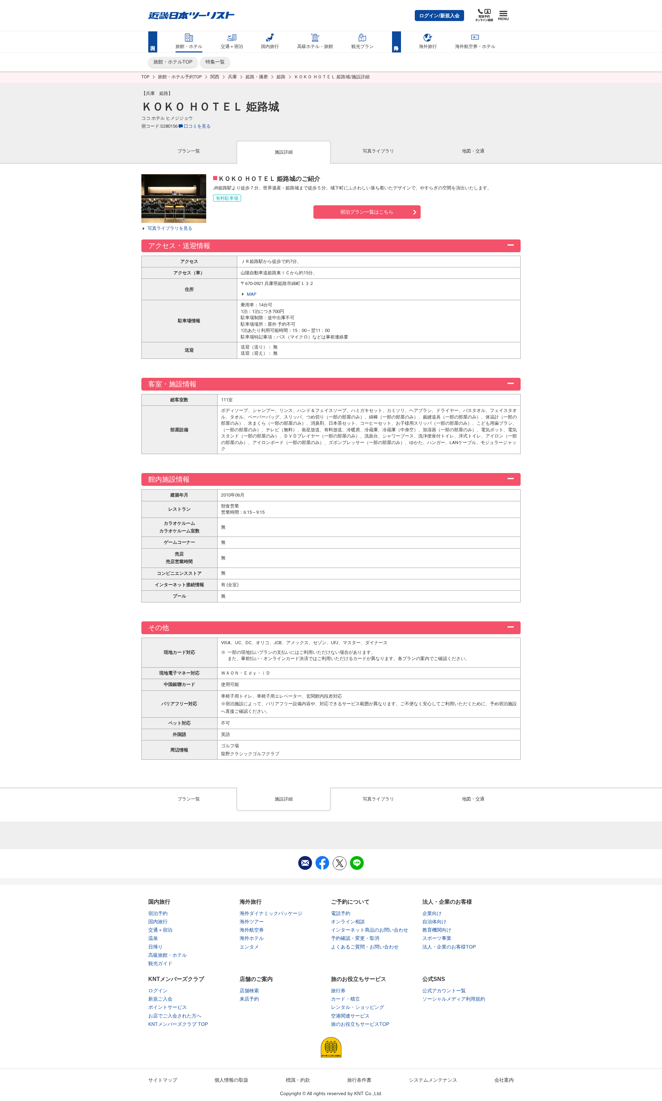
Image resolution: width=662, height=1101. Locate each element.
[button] (439, 15)
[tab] (188, 151)
